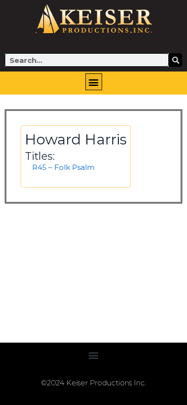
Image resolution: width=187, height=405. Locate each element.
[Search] (175, 60)
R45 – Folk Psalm (63, 167)
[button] (93, 81)
